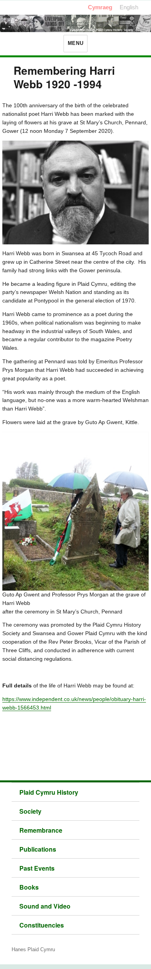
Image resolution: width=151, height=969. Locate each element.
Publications (37, 849)
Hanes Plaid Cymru (33, 949)
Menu (75, 43)
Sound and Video (44, 906)
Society (30, 811)
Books (29, 887)
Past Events (37, 868)
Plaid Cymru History (48, 792)
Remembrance (40, 830)
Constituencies (41, 925)
